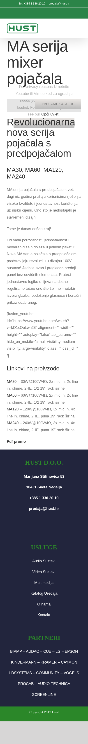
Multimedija (43, 583)
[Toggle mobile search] (69, 27)
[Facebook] (37, 526)
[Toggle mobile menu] (78, 27)
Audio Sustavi (44, 561)
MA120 (13, 409)
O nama (44, 604)
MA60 (11, 395)
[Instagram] (44, 526)
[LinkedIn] (51, 526)
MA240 (13, 423)
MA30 (11, 381)
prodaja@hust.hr (59, 3)
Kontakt (43, 615)
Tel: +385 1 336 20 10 (32, 3)
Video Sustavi (44, 572)
